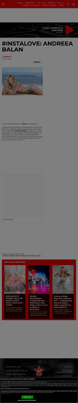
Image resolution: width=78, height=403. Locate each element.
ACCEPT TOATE (27, 397)
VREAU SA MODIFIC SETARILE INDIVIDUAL (27, 400)
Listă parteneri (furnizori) (5, 393)
